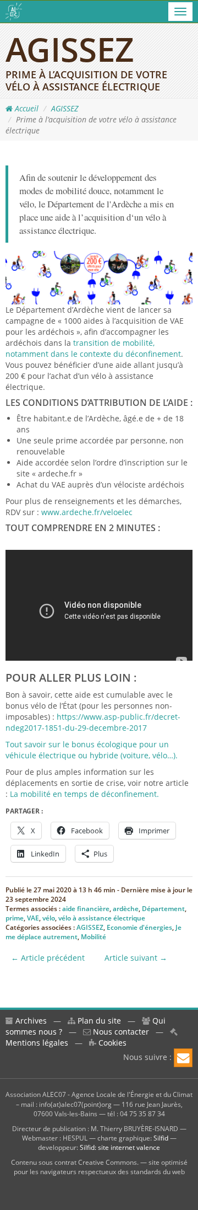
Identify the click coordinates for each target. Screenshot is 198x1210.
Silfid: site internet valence (120, 1147)
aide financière (85, 908)
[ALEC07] (14, 12)
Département (163, 908)
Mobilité (93, 936)
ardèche (126, 908)
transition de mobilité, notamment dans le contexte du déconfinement (93, 348)
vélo (48, 918)
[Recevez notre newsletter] (183, 1057)
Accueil (25, 108)
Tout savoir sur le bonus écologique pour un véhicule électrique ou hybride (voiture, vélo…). (92, 750)
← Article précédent (48, 957)
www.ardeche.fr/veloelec (87, 512)
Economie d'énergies (139, 927)
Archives (30, 1020)
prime (15, 918)
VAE (33, 918)
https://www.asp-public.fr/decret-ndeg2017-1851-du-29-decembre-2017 (93, 722)
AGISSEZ (64, 108)
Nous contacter (120, 1031)
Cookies (111, 1042)
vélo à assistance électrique (101, 918)
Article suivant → (136, 957)
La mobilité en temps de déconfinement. (84, 794)
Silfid (160, 1138)
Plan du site (98, 1020)
